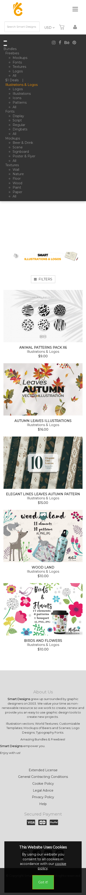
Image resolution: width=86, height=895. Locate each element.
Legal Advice (43, 790)
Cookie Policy (43, 784)
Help (43, 804)
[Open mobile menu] (5, 41)
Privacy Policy (43, 797)
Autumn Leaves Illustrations (43, 421)
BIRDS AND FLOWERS (43, 641)
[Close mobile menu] (5, 45)
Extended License (43, 770)
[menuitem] (10, 49)
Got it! (43, 882)
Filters (44, 279)
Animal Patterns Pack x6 (43, 348)
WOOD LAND (43, 567)
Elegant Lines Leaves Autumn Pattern (43, 494)
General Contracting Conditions (43, 777)
